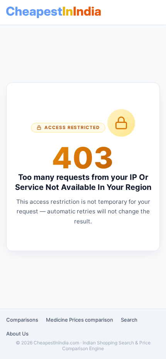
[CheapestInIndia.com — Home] (53, 12)
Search (129, 320)
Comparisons (22, 320)
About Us (17, 333)
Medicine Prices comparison (79, 320)
